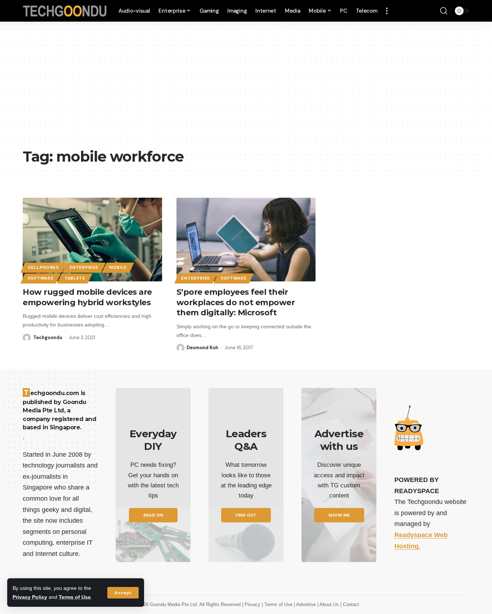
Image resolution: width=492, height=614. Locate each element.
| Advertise (305, 604)
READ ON (153, 515)
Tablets (74, 278)
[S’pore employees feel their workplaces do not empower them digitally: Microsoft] (246, 239)
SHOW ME (339, 515)
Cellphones (43, 267)
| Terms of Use (278, 604)
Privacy (253, 604)
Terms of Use (75, 597)
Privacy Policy (30, 597)
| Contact (349, 604)
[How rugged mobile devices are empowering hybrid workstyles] (92, 239)
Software (41, 278)
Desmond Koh (202, 348)
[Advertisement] (246, 90)
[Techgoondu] (65, 11)
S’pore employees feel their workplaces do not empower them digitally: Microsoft (235, 302)
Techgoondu (47, 337)
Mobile (118, 267)
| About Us (328, 604)
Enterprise (84, 267)
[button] (123, 592)
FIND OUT (246, 515)
